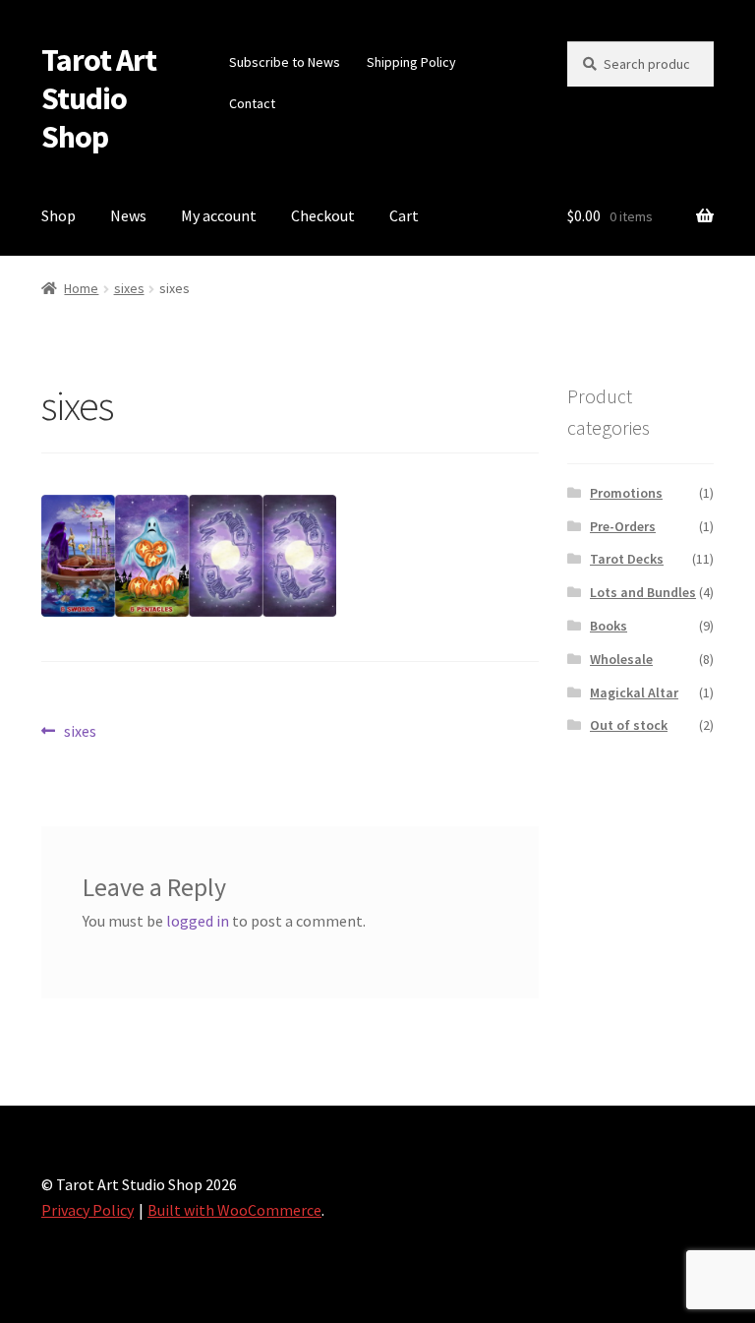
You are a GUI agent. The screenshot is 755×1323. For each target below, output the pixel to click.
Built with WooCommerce (234, 1210)
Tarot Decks (627, 559)
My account (219, 215)
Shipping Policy (411, 62)
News (128, 215)
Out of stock (629, 725)
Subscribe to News (284, 62)
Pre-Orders (623, 526)
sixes (129, 288)
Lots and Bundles (643, 592)
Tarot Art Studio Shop (98, 98)
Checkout (323, 215)
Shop (58, 215)
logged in (197, 921)
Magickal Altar (634, 692)
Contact (252, 103)
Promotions (626, 493)
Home (81, 288)
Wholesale (621, 659)
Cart (404, 215)
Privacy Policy (87, 1210)
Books (608, 625)
